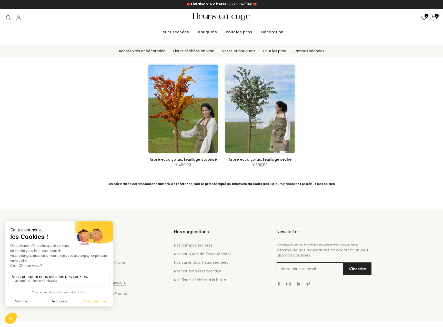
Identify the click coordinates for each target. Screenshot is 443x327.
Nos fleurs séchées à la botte (200, 279)
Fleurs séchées (174, 32)
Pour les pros (239, 32)
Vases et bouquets (239, 51)
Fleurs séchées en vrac (193, 51)
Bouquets (207, 32)
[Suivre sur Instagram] (288, 284)
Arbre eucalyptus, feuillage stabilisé (183, 159)
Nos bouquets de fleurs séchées (202, 254)
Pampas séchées (309, 51)
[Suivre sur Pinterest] (308, 284)
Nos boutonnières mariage (198, 271)
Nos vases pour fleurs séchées (201, 262)
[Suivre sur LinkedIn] (298, 284)
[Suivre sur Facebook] (279, 284)
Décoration (272, 32)
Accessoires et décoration (142, 51)
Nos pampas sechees (193, 245)
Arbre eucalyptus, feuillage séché (259, 159)
